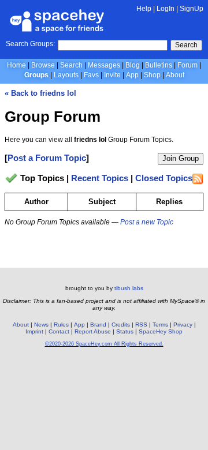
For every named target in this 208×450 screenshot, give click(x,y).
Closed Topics (163, 178)
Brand (98, 324)
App (132, 75)
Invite (112, 75)
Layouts (66, 75)
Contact (59, 331)
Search (186, 45)
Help (143, 9)
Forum (187, 65)
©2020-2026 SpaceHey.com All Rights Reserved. (104, 344)
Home (16, 65)
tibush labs (128, 288)
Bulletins (158, 65)
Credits (121, 324)
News (41, 324)
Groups (36, 75)
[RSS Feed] (197, 179)
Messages (104, 65)
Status (124, 331)
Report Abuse (93, 331)
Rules (61, 324)
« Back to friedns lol (40, 93)
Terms (160, 324)
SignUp (191, 9)
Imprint (34, 331)
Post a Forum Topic (47, 158)
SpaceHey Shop (161, 331)
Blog (132, 65)
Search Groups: (30, 44)
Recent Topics (99, 178)
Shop (152, 75)
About (175, 75)
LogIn (165, 9)
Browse (43, 65)
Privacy (182, 324)
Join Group (180, 158)
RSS (141, 324)
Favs (91, 75)
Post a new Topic (146, 222)
